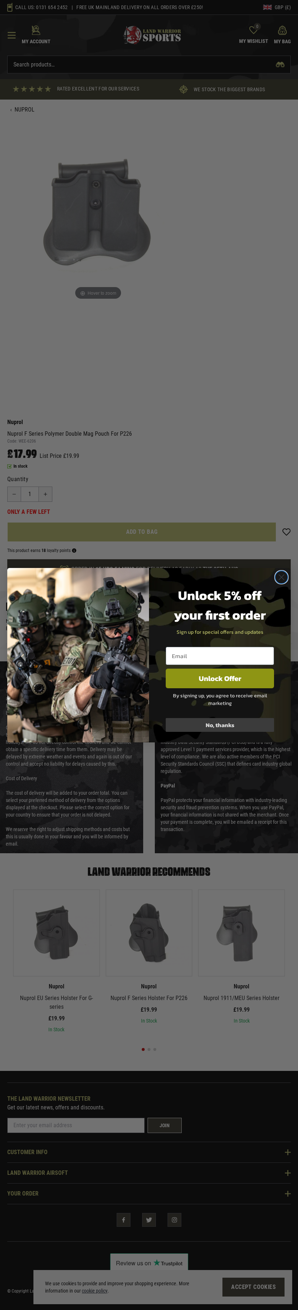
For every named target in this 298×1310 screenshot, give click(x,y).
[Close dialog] (281, 577)
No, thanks (220, 725)
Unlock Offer (220, 678)
